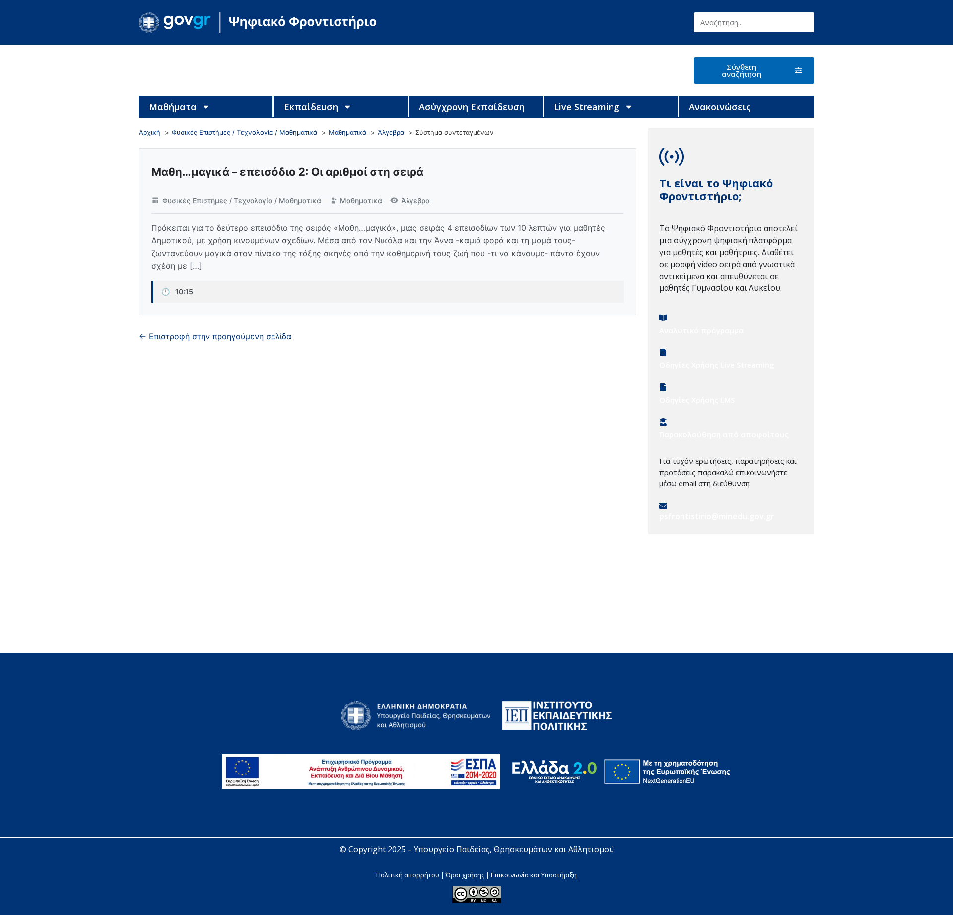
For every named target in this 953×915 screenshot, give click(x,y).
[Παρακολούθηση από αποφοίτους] (663, 422)
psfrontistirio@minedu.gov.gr (716, 516)
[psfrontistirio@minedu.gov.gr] (663, 506)
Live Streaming (586, 107)
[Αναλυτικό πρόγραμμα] (663, 318)
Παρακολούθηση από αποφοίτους (724, 434)
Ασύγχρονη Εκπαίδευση (472, 107)
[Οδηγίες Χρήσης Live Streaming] (663, 352)
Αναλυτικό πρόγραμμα (701, 330)
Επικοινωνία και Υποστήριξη (534, 874)
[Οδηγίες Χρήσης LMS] (663, 387)
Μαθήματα (173, 107)
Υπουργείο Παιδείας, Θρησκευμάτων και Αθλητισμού (514, 849)
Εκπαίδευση (311, 107)
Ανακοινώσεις (720, 107)
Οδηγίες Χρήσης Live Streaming (716, 365)
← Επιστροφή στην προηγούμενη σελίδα (215, 336)
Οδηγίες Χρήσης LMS (697, 400)
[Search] (804, 22)
